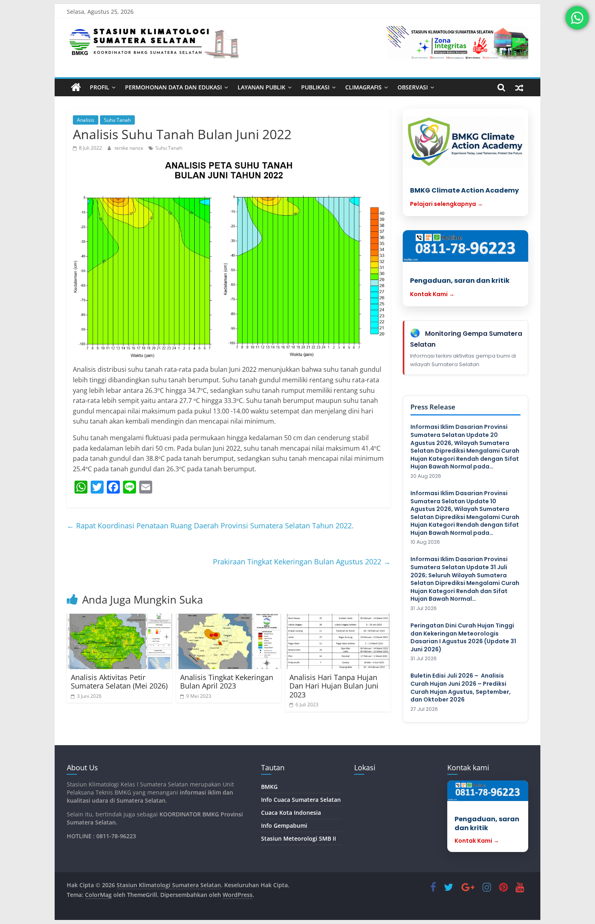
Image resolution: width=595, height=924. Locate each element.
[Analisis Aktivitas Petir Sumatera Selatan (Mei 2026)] (119, 641)
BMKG (269, 786)
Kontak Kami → (432, 294)
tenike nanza (129, 147)
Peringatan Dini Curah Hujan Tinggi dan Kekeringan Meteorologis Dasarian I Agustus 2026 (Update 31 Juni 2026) (463, 637)
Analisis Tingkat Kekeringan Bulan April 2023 (226, 681)
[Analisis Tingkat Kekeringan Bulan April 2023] (228, 641)
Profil (99, 87)
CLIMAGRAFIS (363, 87)
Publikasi (315, 87)
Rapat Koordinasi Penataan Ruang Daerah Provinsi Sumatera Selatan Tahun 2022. (210, 525)
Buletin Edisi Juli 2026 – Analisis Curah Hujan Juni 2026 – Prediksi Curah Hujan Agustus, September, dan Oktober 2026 (460, 688)
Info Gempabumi (284, 825)
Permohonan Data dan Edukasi (173, 87)
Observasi (412, 87)
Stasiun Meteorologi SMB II (298, 838)
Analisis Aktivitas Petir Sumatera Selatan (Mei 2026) (119, 681)
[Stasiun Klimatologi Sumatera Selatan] (76, 87)
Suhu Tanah (117, 120)
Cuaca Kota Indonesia (291, 812)
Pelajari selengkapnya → (446, 204)
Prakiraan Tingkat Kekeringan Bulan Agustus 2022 (302, 561)
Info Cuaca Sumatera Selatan (301, 799)
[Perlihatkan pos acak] (519, 87)
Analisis (85, 120)
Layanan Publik (261, 87)
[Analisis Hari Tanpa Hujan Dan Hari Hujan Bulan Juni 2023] (338, 641)
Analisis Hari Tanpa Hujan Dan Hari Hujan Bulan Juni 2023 (333, 685)
